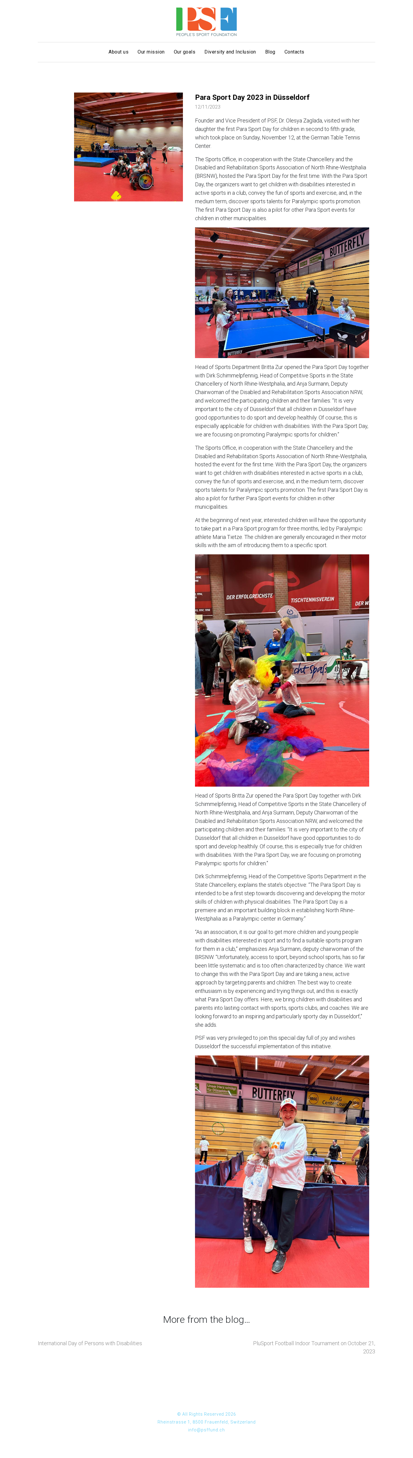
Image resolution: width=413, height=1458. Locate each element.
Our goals (185, 52)
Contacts (294, 52)
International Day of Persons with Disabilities (90, 1343)
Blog (270, 52)
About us (118, 52)
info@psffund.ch (206, 1429)
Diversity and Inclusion (230, 52)
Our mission (151, 52)
